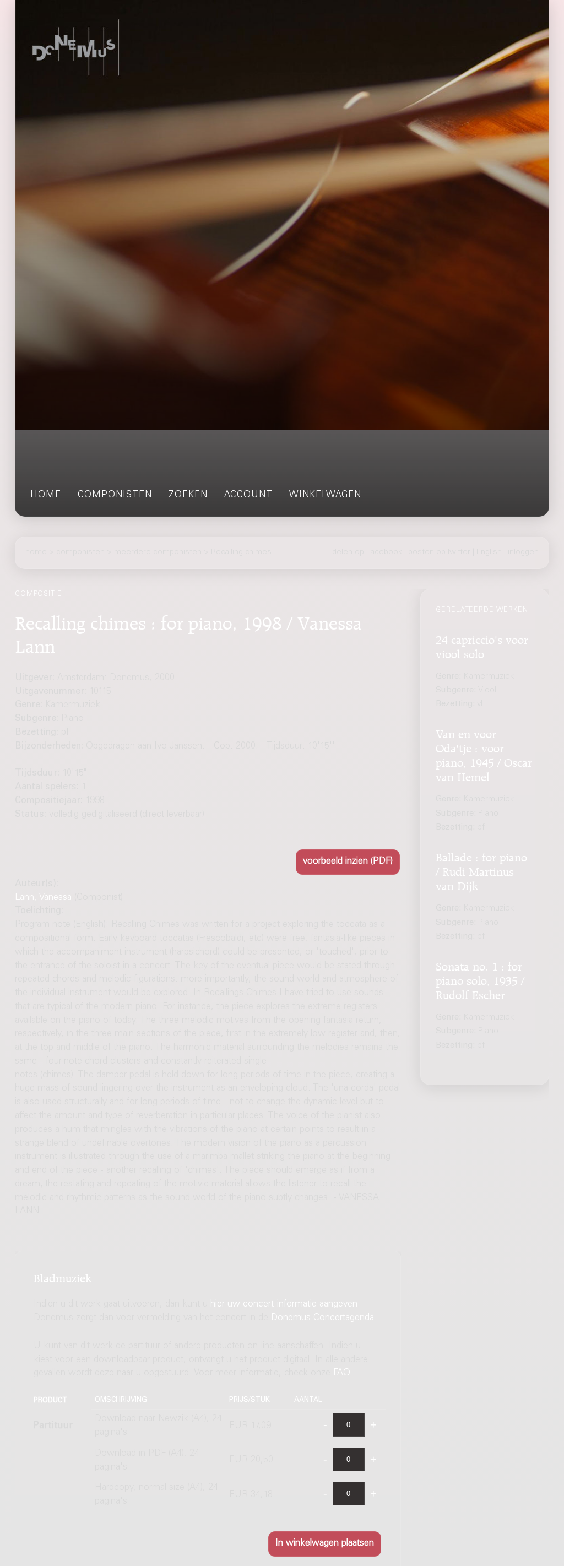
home (45, 495)
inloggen (523, 552)
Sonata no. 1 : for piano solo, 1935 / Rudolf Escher (480, 979)
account (248, 495)
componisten (115, 495)
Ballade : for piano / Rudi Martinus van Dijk (481, 870)
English (489, 552)
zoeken (188, 495)
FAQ (341, 1373)
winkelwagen (325, 495)
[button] (348, 862)
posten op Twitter (439, 552)
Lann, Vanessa (43, 898)
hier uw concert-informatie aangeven (283, 1304)
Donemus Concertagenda (322, 1318)
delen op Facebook (367, 552)
